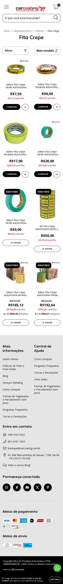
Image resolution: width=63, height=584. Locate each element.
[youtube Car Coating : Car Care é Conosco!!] (27, 487)
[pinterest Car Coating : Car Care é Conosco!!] (48, 487)
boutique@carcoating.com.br (24, 448)
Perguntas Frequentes (15, 409)
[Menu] (6, 7)
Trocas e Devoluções (15, 416)
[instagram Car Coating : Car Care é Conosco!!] (6, 487)
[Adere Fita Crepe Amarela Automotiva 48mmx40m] (25, 174)
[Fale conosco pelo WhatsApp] (57, 568)
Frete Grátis (40, 379)
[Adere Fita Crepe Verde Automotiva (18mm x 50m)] (25, 107)
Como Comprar (11, 389)
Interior (40, 31)
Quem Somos (10, 359)
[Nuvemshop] (13, 570)
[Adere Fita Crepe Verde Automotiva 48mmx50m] (56, 174)
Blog (5, 376)
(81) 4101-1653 (16, 441)
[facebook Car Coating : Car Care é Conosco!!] (17, 487)
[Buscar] (56, 18)
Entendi (55, 579)
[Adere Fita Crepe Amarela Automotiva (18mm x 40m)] (56, 107)
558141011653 (16, 434)
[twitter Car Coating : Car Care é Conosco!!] (37, 487)
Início (7, 31)
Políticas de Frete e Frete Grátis (13, 367)
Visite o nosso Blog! (19, 465)
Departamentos (23, 31)
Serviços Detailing (13, 382)
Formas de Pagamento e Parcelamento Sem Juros (16, 400)
